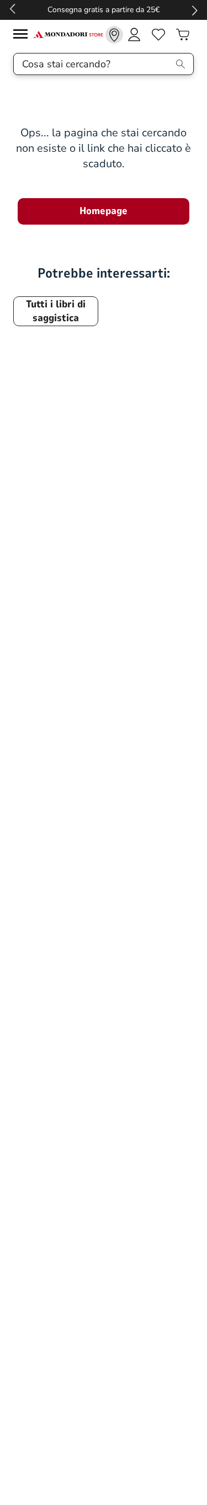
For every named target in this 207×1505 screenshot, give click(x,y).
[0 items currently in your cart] (182, 34)
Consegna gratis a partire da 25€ (103, 9)
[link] (114, 35)
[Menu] (23, 35)
